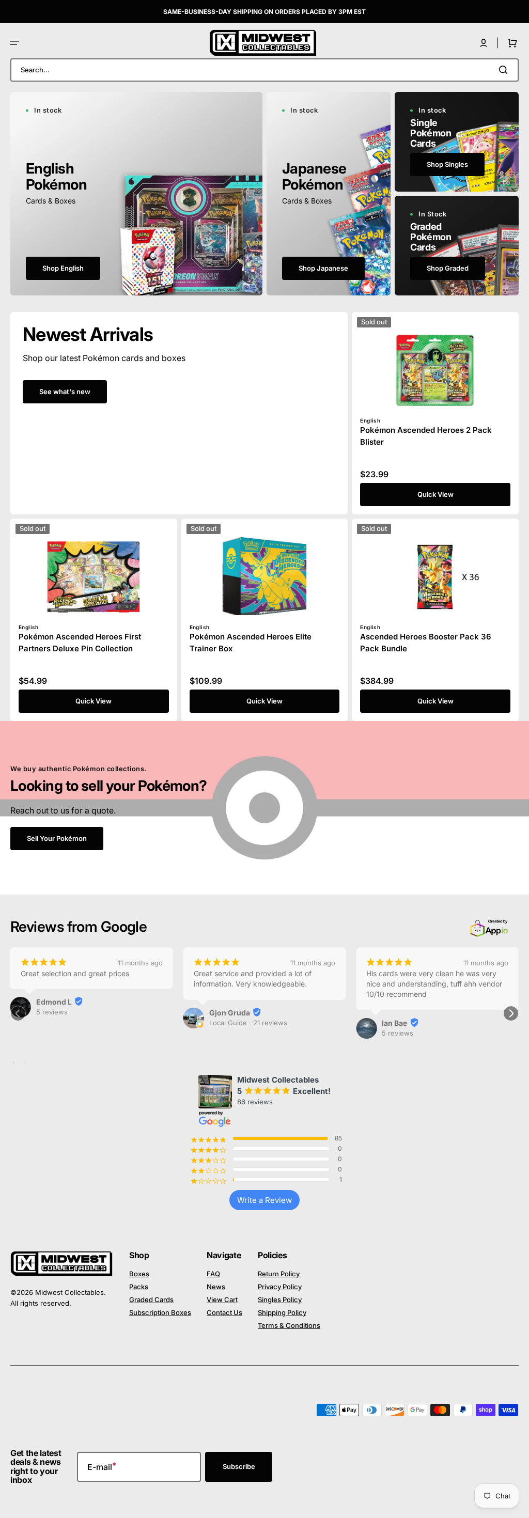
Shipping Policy (282, 1312)
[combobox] (264, 70)
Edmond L (54, 1001)
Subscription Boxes (160, 1312)
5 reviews (52, 1012)
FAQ (213, 1274)
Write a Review (264, 1200)
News (216, 1286)
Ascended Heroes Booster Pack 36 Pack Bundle (425, 642)
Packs (138, 1286)
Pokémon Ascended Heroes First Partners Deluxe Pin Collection (80, 642)
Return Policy (279, 1274)
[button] (14, 43)
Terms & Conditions (289, 1325)
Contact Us (224, 1312)
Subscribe (239, 1466)
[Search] (505, 69)
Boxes (139, 1274)
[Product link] (435, 413)
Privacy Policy (280, 1286)
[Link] (136, 193)
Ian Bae (394, 1023)
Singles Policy (280, 1299)
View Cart (222, 1299)
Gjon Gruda (229, 1012)
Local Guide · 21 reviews (248, 1023)
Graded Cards (151, 1299)
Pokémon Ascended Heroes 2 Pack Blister (426, 436)
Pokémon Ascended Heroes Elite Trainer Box (251, 642)
